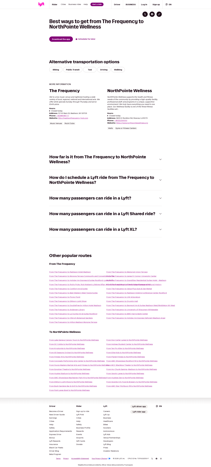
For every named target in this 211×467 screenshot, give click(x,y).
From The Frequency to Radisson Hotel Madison (70, 272)
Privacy (66, 458)
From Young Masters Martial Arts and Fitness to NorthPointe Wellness (79, 365)
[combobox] (168, 4)
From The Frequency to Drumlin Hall (122, 301)
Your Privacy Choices (99, 458)
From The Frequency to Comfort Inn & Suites (68, 288)
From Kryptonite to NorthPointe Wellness (67, 348)
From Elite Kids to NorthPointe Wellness (123, 352)
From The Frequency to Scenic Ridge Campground (128, 284)
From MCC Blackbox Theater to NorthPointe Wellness (129, 365)
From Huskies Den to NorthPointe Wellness (125, 377)
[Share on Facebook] (152, 14)
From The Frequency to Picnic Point (64, 297)
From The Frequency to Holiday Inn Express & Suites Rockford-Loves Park (81, 280)
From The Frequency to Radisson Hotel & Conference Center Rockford (136, 293)
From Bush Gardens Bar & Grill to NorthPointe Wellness (73, 386)
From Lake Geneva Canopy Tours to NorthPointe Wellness (74, 340)
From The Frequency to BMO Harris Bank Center (127, 314)
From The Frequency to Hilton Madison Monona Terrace (73, 322)
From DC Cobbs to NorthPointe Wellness (66, 344)
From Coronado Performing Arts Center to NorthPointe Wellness (77, 361)
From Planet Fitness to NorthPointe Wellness (125, 357)
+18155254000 (120, 120)
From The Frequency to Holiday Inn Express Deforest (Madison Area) (135, 318)
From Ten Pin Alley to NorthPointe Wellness (125, 348)
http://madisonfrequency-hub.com (73, 118)
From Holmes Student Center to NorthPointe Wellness (129, 344)
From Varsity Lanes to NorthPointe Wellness (125, 373)
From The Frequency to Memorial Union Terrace (126, 272)
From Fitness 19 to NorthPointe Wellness (66, 357)
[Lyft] (41, 4)
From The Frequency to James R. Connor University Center (131, 276)
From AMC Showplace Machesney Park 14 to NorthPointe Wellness (77, 377)
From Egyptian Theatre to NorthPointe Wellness (69, 369)
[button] (105, 159)
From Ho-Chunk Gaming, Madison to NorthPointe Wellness (131, 369)
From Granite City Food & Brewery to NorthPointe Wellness (131, 382)
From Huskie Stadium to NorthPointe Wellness (69, 373)
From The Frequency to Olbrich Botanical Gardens (71, 318)
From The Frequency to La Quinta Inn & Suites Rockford (73, 314)
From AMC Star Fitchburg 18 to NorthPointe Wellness (129, 386)
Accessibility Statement (80, 458)
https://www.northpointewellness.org (132, 123)
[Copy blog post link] (159, 14)
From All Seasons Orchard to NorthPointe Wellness (71, 352)
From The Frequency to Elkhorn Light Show (67, 301)
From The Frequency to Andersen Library (67, 309)
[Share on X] (145, 14)
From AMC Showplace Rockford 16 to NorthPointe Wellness (131, 361)
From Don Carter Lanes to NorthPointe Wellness (127, 340)
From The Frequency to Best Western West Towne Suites (73, 293)
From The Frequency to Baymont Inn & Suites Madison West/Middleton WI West (140, 305)
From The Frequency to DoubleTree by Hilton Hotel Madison (75, 305)
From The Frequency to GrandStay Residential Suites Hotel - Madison (136, 280)
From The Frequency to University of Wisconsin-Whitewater (132, 309)
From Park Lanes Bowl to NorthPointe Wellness (69, 390)
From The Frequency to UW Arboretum (123, 297)
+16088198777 (62, 115)
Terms (58, 458)
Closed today (57, 111)
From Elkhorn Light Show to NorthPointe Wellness (70, 382)
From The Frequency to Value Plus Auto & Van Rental (129, 288)
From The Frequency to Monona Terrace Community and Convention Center (81, 276)
